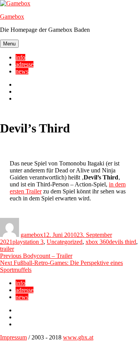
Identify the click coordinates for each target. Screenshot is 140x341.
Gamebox (12, 16)
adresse (24, 64)
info (20, 57)
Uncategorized (64, 241)
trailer (7, 248)
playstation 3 (28, 241)
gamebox (32, 234)
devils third (122, 241)
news (22, 71)
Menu (9, 44)
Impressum (13, 337)
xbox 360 (97, 241)
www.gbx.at (78, 337)
